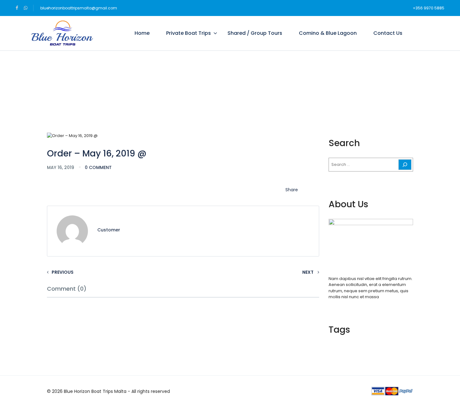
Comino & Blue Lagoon (328, 33)
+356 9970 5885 (428, 8)
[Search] (404, 164)
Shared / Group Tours (254, 33)
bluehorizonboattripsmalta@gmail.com (78, 8)
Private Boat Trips (188, 33)
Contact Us (387, 33)
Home (142, 33)
